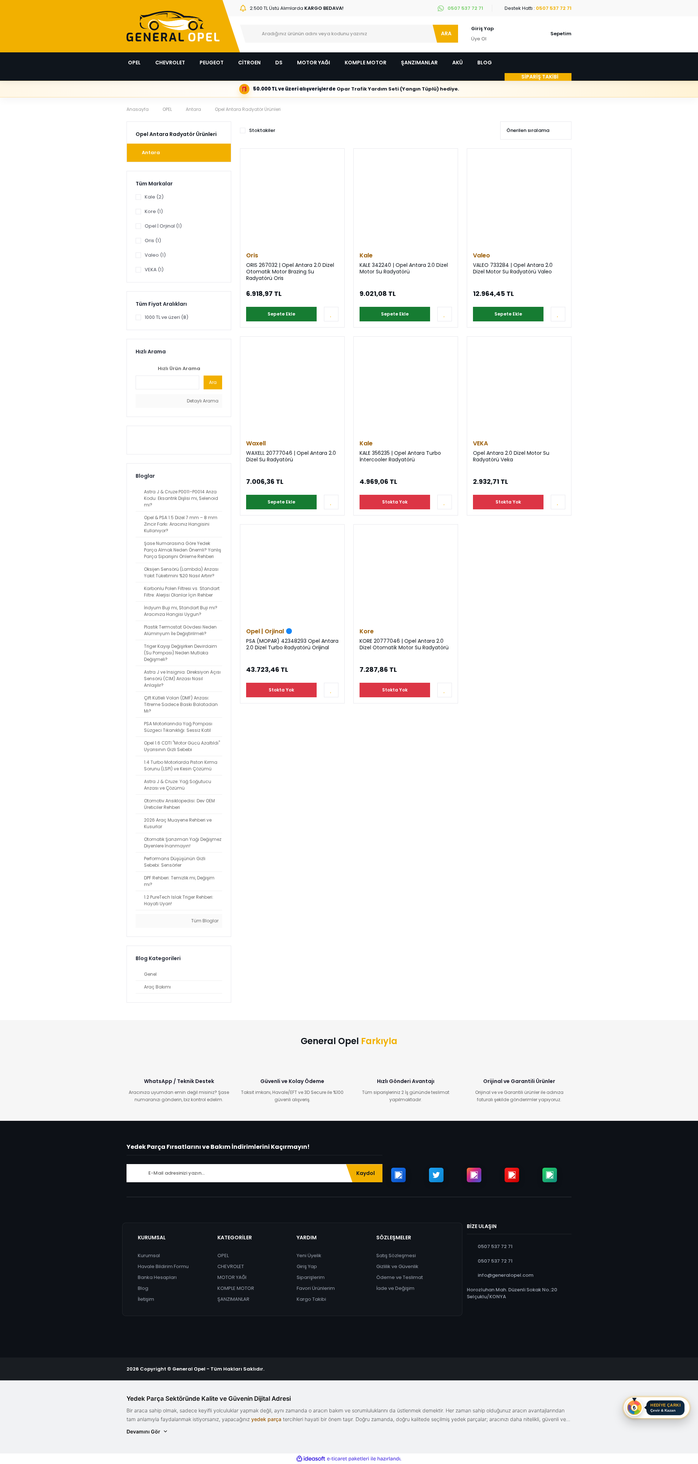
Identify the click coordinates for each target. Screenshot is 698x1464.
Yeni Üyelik (309, 1255)
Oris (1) (153, 240)
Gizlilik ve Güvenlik (397, 1266)
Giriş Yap (482, 28)
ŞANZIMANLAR (233, 1299)
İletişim (146, 1299)
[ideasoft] (310, 1458)
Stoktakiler (262, 130)
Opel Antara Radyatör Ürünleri (248, 109)
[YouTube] (512, 1175)
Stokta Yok (395, 502)
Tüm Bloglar (204, 921)
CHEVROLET (230, 1266)
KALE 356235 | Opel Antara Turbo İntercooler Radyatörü (400, 456)
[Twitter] (436, 1175)
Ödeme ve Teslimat (399, 1277)
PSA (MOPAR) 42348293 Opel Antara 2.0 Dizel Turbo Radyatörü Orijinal (292, 644)
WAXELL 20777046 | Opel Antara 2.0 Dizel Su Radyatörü (291, 456)
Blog (143, 1288)
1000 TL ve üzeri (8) (166, 317)
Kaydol (365, 1173)
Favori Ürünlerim (316, 1288)
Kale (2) (154, 196)
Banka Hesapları (157, 1277)
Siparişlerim (311, 1277)
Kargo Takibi (311, 1299)
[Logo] (173, 26)
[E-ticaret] (348, 1459)
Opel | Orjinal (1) (163, 225)
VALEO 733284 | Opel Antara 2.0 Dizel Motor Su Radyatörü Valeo (513, 268)
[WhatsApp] (549, 1175)
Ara (213, 382)
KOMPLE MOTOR (235, 1288)
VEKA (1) (154, 269)
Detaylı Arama (202, 401)
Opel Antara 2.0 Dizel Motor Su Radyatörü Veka (511, 456)
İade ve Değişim (395, 1288)
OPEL (223, 1255)
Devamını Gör (143, 1431)
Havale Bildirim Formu (163, 1266)
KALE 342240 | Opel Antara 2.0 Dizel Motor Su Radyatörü (404, 268)
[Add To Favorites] (331, 314)
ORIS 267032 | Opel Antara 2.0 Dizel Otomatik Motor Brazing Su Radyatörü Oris (290, 271)
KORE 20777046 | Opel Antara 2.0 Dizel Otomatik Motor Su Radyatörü (404, 644)
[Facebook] (398, 1175)
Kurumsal (149, 1255)
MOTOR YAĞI (231, 1277)
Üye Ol (478, 38)
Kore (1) (154, 211)
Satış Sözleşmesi (396, 1255)
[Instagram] (474, 1175)
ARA (446, 33)
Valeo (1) (155, 255)
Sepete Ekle (281, 314)
